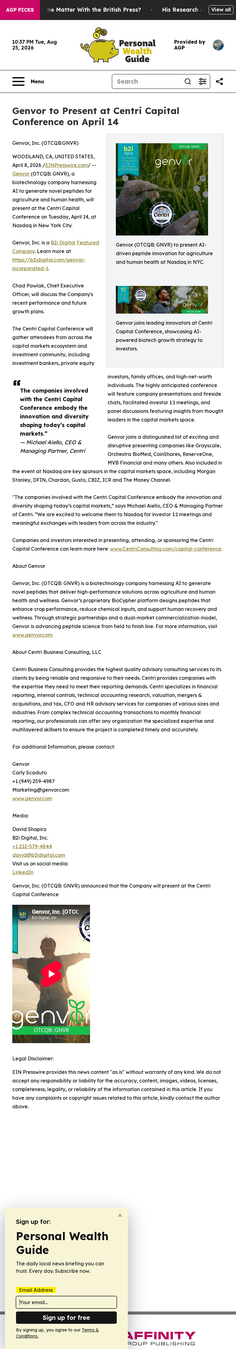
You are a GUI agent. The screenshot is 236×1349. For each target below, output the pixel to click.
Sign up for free (66, 1317)
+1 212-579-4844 (32, 846)
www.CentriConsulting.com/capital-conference (165, 549)
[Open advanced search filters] (202, 81)
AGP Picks (20, 10)
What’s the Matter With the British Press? (82, 9)
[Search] (187, 81)
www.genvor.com (32, 635)
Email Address (36, 1290)
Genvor (21, 174)
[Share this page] (219, 81)
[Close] (120, 1215)
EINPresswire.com (66, 165)
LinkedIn (22, 872)
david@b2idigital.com (38, 855)
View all (221, 9)
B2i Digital (63, 242)
